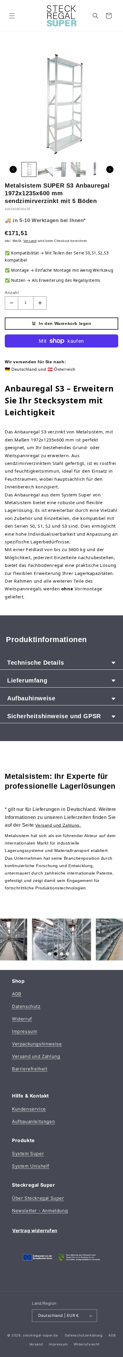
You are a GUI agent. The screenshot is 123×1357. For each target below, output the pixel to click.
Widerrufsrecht (87, 1344)
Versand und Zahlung (36, 1056)
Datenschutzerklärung (84, 1335)
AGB (16, 994)
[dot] (49, 954)
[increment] (40, 303)
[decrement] (11, 303)
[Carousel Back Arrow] (13, 169)
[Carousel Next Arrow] (109, 169)
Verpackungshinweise (37, 1044)
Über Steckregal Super (38, 1198)
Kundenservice (29, 1109)
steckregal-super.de (40, 1335)
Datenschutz (26, 1006)
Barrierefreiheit (29, 1069)
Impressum (24, 1031)
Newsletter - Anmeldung (40, 1210)
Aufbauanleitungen (33, 1121)
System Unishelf (30, 1166)
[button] (12, 15)
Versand (36, 1344)
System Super (28, 1153)
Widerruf (22, 1019)
